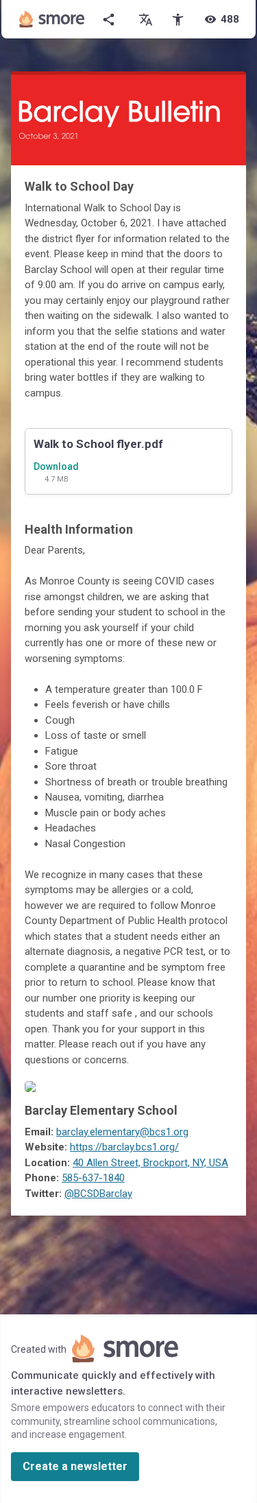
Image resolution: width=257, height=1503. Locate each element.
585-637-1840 (93, 1178)
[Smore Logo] (52, 19)
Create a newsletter (75, 1466)
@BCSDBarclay (98, 1193)
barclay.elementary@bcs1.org (122, 1132)
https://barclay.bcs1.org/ (124, 1147)
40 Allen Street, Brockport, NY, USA (150, 1163)
